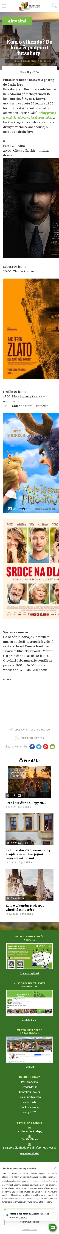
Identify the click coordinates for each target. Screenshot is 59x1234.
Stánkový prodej (29, 1107)
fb (32, 746)
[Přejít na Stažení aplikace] (29, 956)
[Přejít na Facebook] (29, 1050)
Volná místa (30, 1102)
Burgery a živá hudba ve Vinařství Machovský (29, 1147)
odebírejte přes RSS (32, 738)
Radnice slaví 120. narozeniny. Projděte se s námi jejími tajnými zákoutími (28, 854)
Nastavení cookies (29, 1230)
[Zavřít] (55, 1168)
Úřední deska (29, 1087)
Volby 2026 (30, 1112)
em (52, 746)
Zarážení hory (29, 1139)
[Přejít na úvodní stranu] (29, 6)
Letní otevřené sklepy (29, 1131)
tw (39, 746)
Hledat (54, 6)
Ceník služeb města (29, 1097)
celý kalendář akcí (29, 1153)
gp (45, 746)
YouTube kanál (29, 1020)
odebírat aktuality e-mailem (32, 729)
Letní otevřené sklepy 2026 (26, 803)
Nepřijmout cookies (29, 1221)
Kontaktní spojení (29, 1092)
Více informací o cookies (37, 1181)
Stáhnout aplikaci (29, 973)
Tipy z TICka (33, 72)
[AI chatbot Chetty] (53, 1228)
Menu (4, 6)
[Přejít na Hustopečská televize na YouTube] (29, 1003)
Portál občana (29, 1082)
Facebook (29, 1067)
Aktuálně (17, 21)
